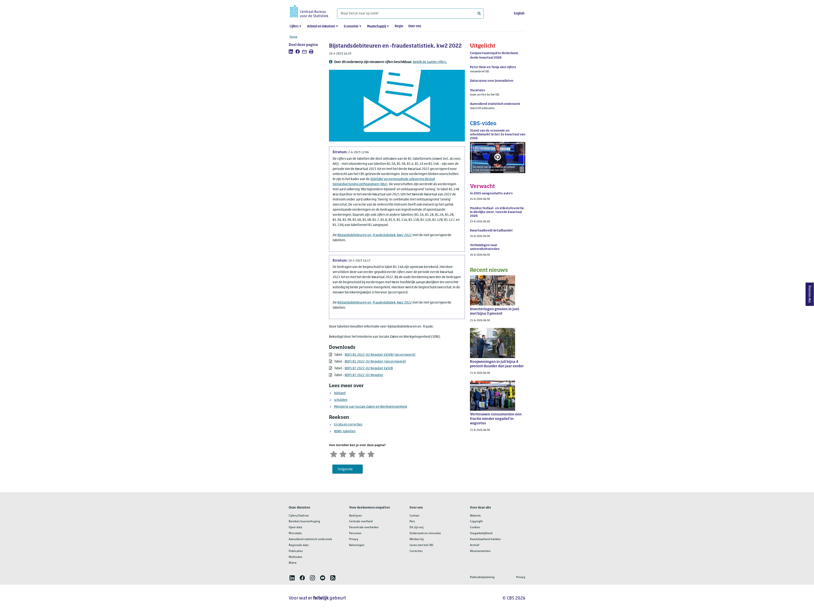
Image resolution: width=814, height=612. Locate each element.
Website (475, 515)
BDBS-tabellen (344, 431)
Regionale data (298, 545)
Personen (355, 533)
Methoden (295, 557)
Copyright (476, 521)
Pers (412, 521)
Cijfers (294, 26)
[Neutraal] (352, 453)
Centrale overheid (361, 521)
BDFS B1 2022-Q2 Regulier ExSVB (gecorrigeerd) (380, 355)
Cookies (475, 527)
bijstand (340, 393)
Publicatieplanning (482, 577)
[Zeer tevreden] (371, 453)
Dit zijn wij (417, 527)
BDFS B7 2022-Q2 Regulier (364, 375)
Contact (414, 515)
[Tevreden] (361, 453)
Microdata (295, 533)
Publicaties (296, 551)
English (519, 13)
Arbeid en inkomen (321, 26)
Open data (295, 527)
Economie (351, 26)
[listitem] (290, 51)
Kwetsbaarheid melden (485, 539)
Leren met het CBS (421, 545)
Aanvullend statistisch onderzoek (310, 539)
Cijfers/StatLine (299, 515)
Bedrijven (355, 515)
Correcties (416, 551)
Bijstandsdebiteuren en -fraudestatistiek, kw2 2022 (374, 235)
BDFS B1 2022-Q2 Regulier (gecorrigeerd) (375, 361)
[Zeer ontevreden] (333, 453)
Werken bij (417, 539)
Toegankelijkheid (481, 533)
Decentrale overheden (364, 527)
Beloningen (356, 545)
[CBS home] (309, 10)
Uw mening (809, 294)
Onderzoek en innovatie (425, 533)
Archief (474, 545)
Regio (399, 26)
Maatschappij (376, 26)
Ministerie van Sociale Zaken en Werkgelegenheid (370, 407)
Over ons (414, 26)
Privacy (353, 539)
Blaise (293, 563)
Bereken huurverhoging (304, 521)
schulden (340, 400)
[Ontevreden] (343, 453)
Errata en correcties (348, 424)
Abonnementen (480, 551)
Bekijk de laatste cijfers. (430, 62)
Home (293, 37)
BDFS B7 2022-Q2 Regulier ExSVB (369, 368)
